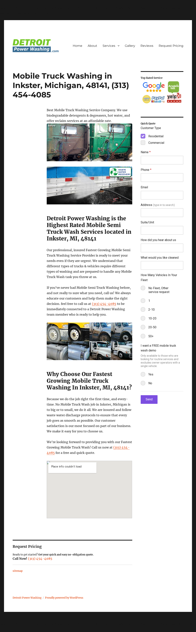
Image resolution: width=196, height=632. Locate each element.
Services (109, 46)
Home (77, 46)
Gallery (130, 46)
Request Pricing (171, 46)
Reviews (146, 46)
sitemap (18, 571)
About (92, 46)
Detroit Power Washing (27, 597)
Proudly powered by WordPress (64, 597)
